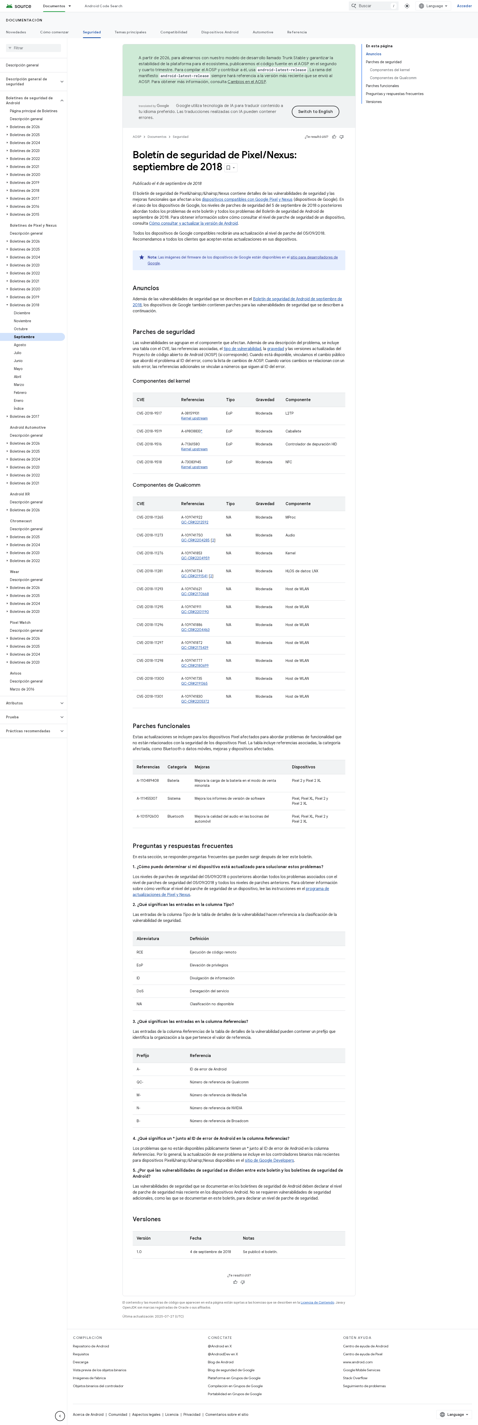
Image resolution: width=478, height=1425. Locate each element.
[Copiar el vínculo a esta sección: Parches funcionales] (195, 727)
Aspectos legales (146, 1415)
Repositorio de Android (91, 1346)
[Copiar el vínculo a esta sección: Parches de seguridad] (200, 332)
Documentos (54, 6)
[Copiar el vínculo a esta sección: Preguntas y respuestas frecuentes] (238, 846)
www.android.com (358, 1362)
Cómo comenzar (54, 32)
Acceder (464, 6)
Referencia (297, 32)
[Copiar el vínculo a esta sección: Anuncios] (164, 289)
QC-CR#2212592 (194, 522)
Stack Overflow (355, 1378)
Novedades (16, 32)
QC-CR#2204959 (195, 558)
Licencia (172, 1415)
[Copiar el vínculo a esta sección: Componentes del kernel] (195, 381)
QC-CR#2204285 (195, 540)
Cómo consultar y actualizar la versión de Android (193, 223)
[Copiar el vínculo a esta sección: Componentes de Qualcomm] (205, 485)
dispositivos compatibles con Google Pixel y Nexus (247, 199)
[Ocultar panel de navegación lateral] (60, 1416)
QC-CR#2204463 (195, 630)
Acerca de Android (88, 1415)
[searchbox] (33, 48)
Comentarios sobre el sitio (226, 1415)
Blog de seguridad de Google (231, 1370)
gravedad (275, 348)
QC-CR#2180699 (195, 665)
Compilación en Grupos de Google (235, 1386)
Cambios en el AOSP (247, 81)
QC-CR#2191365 (194, 683)
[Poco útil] (341, 137)
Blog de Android (221, 1362)
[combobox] (374, 5)
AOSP (137, 137)
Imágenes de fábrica (89, 1378)
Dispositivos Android (220, 32)
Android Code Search (103, 6)
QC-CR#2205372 (195, 701)
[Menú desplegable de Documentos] (72, 6)
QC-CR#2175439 (194, 647)
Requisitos (81, 1354)
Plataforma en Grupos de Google (234, 1378)
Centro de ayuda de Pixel (362, 1354)
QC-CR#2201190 (195, 612)
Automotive (263, 32)
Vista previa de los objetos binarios (99, 1370)
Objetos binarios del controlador (98, 1386)
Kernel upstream (194, 418)
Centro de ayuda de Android (365, 1346)
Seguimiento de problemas (364, 1386)
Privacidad (191, 1415)
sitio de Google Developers (269, 1160)
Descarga (80, 1362)
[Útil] (334, 137)
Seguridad (92, 32)
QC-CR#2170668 (195, 594)
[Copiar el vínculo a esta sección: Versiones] (166, 1220)
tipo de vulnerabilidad (242, 348)
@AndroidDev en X (223, 1354)
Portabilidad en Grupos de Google (235, 1394)
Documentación (24, 20)
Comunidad (118, 1415)
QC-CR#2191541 (194, 576)
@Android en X (220, 1346)
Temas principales (130, 32)
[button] (29, 81)
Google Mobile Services (361, 1370)
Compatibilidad (173, 32)
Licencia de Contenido (317, 1302)
